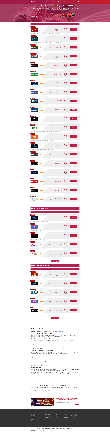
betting (61, 331)
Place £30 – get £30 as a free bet (34, 51)
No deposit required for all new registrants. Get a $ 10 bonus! (37, 230)
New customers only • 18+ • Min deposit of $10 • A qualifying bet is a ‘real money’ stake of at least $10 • (42, 140)
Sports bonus (58, 1)
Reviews (69, 1)
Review (66, 30)
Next (79, 402)
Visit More (55, 261)
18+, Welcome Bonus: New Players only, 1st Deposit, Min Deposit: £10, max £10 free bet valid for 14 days (42, 149)
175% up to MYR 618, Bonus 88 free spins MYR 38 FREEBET (37, 60)
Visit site (73, 29)
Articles (73, 1)
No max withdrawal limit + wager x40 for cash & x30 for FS (37, 257)
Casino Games (64, 1)
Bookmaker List (52, 1)
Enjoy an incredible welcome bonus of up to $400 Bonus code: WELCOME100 (39, 221)
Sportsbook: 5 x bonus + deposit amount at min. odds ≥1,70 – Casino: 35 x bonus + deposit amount (41, 158)
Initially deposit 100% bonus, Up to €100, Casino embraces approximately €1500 (39, 104)
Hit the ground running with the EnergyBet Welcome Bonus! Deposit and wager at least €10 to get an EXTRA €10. (44, 167)
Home (47, 1)
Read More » (67, 402)
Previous (30, 402)
